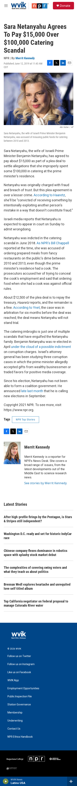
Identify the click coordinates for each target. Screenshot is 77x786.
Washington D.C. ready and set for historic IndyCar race (38, 536)
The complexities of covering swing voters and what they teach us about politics (35, 570)
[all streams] (72, 781)
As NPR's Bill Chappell (53, 243)
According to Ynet (26, 307)
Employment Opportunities (23, 688)
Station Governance (19, 704)
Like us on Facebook (19, 672)
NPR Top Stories (25, 419)
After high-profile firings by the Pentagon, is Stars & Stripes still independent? (38, 519)
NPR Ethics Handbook (20, 736)
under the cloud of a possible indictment (41, 347)
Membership (14, 712)
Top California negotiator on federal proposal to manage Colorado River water (36, 603)
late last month (32, 391)
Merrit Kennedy (25, 58)
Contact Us (13, 728)
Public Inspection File (19, 696)
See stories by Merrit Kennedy (45, 483)
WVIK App (13, 680)
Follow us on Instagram (21, 664)
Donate (65, 5)
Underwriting (15, 720)
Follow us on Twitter (19, 656)
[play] (5, 781)
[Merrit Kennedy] (12, 453)
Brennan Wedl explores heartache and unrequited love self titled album (37, 586)
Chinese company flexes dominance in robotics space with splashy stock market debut (35, 553)
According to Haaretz (49, 195)
